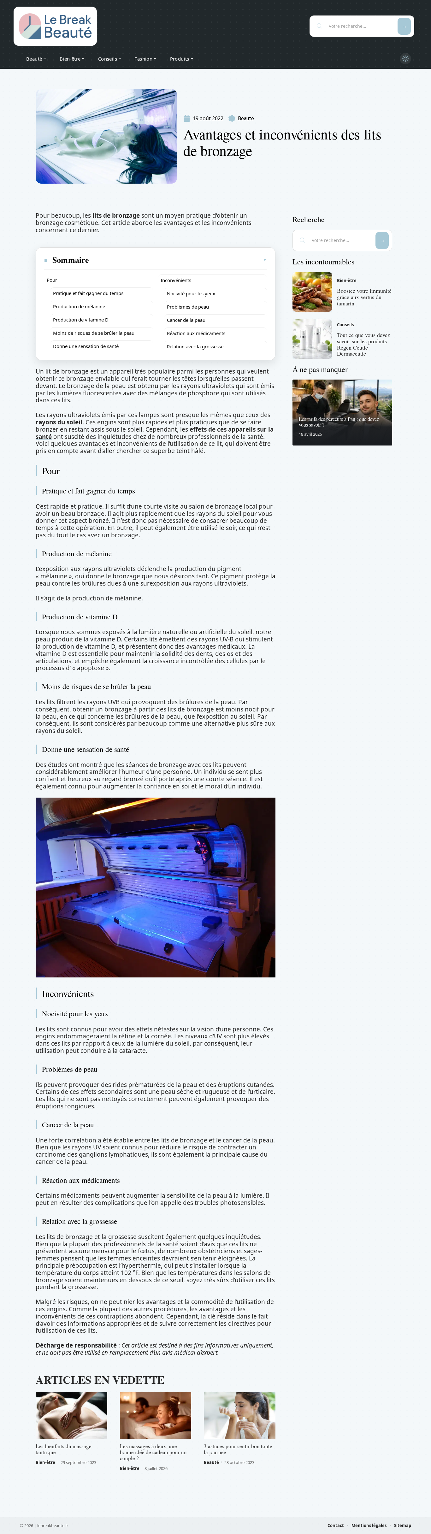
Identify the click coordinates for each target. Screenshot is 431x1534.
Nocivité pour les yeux (191, 293)
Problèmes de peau (188, 307)
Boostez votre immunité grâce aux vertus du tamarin (364, 297)
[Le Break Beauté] (55, 26)
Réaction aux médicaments (196, 333)
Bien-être (45, 1462)
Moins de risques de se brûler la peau (93, 333)
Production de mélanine (79, 306)
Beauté (246, 118)
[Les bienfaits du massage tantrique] (71, 1415)
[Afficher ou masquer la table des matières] (178, 260)
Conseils (345, 324)
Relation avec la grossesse (195, 346)
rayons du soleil (59, 422)
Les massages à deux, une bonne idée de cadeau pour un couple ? (153, 1452)
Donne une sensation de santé (86, 346)
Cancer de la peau (186, 320)
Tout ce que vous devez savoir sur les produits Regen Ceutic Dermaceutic (363, 344)
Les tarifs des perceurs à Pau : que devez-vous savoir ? (340, 422)
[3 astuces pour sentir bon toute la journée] (239, 1415)
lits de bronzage (116, 215)
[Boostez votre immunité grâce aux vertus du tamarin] (312, 292)
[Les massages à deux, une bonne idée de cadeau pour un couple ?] (156, 1415)
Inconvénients (176, 280)
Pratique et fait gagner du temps (88, 293)
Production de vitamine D (81, 319)
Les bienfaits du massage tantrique (64, 1449)
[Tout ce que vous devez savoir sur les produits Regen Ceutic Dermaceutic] (312, 339)
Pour (52, 280)
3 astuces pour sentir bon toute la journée (238, 1449)
